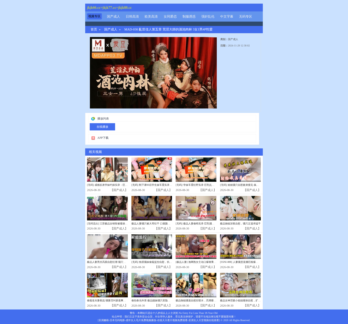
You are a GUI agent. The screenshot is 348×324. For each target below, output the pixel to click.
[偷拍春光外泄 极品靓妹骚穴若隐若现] (151, 285)
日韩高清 (132, 16)
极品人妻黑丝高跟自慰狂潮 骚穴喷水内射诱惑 (112, 262)
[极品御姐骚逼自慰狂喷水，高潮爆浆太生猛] (196, 285)
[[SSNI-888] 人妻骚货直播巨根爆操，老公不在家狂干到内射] (240, 246)
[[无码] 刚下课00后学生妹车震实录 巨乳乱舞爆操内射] (151, 169)
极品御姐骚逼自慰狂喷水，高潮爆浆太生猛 (200, 300)
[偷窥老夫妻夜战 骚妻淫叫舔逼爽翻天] (107, 285)
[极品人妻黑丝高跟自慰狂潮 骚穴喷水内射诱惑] (107, 246)
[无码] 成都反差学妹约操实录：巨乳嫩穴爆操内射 (115, 185)
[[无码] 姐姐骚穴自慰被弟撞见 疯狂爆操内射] (240, 169)
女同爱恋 (170, 16)
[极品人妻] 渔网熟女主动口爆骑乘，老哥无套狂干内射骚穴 (209, 262)
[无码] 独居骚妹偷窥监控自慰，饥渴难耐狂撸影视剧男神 (163, 262)
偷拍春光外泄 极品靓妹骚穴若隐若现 (152, 300)
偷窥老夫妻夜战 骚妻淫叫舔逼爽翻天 (107, 300)
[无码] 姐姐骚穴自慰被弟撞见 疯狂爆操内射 (244, 185)
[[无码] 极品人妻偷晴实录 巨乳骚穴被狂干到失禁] (196, 208)
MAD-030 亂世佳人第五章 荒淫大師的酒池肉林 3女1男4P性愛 (168, 29)
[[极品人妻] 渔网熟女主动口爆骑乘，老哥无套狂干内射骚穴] (196, 246)
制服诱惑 (189, 16)
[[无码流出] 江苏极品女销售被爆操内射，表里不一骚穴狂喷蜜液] (107, 208)
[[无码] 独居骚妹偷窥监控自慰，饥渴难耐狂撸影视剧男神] (151, 246)
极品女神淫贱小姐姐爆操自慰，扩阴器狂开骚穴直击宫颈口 (253, 300)
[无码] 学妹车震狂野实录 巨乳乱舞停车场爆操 (201, 185)
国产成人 (113, 16)
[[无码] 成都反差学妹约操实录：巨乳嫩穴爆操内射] (107, 169)
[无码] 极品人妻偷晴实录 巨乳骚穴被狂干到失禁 (203, 223)
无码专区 (245, 16)
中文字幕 (226, 16)
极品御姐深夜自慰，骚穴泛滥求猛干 (240, 223)
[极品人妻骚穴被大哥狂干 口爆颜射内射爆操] (151, 208)
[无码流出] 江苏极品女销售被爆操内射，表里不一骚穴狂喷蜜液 (122, 223)
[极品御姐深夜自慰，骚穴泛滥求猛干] (240, 208)
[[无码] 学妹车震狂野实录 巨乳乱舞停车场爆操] (196, 169)
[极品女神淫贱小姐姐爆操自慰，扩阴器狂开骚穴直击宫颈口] (240, 285)
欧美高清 (151, 16)
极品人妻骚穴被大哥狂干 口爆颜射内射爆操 (155, 223)
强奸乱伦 (207, 16)
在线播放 (102, 126)
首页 (94, 29)
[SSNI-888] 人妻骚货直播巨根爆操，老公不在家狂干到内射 (253, 262)
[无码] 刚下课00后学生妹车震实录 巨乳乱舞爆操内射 (160, 185)
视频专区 (94, 16)
